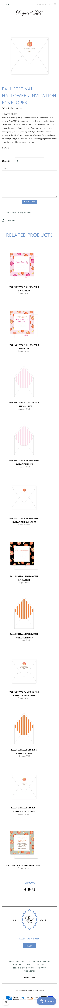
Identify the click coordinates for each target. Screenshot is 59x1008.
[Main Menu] (3, 5)
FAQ (28, 965)
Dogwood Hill (24, 409)
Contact (18, 965)
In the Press (39, 965)
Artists (26, 962)
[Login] (49, 4)
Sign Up (30, 946)
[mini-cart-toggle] (54, 4)
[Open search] (7, 5)
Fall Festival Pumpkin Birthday (24, 865)
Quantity (7, 161)
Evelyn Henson (24, 293)
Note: (4, 168)
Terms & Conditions (24, 968)
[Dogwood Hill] (29, 13)
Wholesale (30, 971)
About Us (14, 962)
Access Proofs (41, 4)
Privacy (42, 968)
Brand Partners (41, 962)
